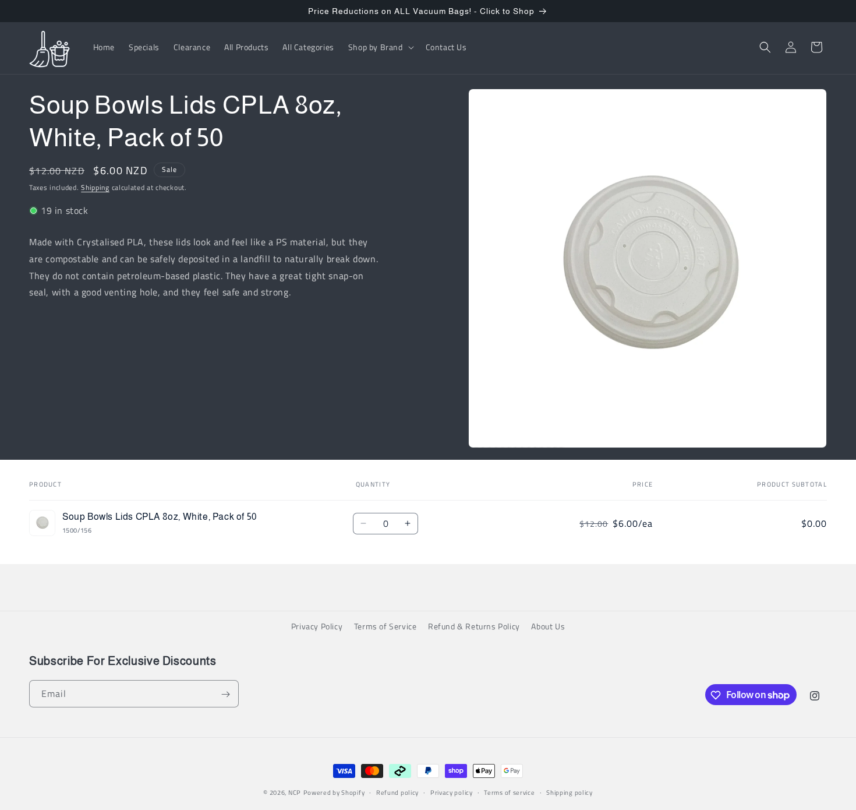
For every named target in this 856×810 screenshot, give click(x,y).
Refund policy (397, 792)
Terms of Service (385, 626)
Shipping (95, 187)
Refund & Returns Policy (474, 626)
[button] (380, 47)
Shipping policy (569, 792)
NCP (294, 792)
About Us (548, 626)
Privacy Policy (316, 626)
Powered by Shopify (334, 792)
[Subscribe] (225, 694)
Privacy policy (451, 792)
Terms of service (509, 792)
